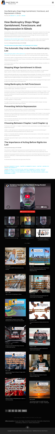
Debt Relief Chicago (35, 170)
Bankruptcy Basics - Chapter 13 (18, 166)
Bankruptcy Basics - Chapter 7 (34, 166)
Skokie (24, 422)
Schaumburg (18, 422)
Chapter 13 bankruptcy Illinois (32, 169)
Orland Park (46, 421)
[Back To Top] (27, 427)
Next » (24, 411)
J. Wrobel (23, 15)
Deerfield (27, 421)
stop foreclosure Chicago (23, 172)
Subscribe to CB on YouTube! (28, 211)
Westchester (36, 422)
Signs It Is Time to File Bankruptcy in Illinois (13, 294)
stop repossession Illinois (38, 172)
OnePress (35, 430)
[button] (29, 215)
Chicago (16, 421)
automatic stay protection (16, 169)
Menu (53, 2)
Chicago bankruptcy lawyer (22, 170)
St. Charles (29, 422)
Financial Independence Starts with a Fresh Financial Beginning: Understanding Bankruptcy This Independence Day (39, 269)
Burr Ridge (21, 421)
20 (19, 411)
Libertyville (33, 421)
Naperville (39, 421)
